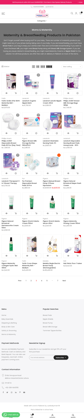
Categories (41, 21)
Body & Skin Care (8, 327)
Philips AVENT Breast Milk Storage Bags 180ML (71, 103)
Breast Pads (7, 46)
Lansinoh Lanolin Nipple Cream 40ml (52, 102)
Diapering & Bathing (9, 323)
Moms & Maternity (9, 334)
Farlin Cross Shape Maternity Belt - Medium (29, 265)
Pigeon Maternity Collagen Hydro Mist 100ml (10, 265)
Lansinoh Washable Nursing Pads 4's (50, 142)
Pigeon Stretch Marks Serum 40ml (51, 222)
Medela (45, 261)
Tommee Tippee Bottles (52, 330)
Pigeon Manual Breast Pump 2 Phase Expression (51, 183)
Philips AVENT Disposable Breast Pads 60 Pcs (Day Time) (11, 143)
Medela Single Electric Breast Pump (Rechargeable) (51, 265)
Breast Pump (38, 48)
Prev (19, 281)
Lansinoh (25, 98)
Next (64, 281)
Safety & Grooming (9, 330)
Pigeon (24, 138)
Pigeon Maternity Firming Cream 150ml (71, 222)
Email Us (50, 7)
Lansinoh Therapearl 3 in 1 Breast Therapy (10, 182)
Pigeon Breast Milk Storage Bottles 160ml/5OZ (29, 143)
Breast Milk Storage (50, 327)
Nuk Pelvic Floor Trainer (72, 263)
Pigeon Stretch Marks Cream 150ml (30, 222)
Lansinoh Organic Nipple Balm (29, 102)
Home (4, 315)
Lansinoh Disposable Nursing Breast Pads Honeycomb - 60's (71, 143)
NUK (64, 261)
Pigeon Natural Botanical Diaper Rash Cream (72, 183)
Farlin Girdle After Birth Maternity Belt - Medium (11, 103)
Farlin (4, 98)
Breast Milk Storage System (61, 48)
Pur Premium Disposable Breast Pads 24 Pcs (29, 183)
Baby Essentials (7, 319)
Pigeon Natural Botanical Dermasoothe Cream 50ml (10, 224)
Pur (23, 178)
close (80, 2)
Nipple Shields (48, 319)
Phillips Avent (68, 98)
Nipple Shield (70, 51)
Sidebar (6, 66)
